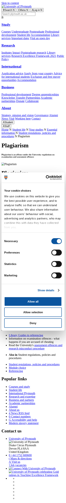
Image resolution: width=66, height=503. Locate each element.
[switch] (56, 252)
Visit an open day (40, 38)
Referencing (16, 371)
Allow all (32, 301)
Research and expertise (22, 396)
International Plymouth (22, 393)
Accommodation (40, 34)
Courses (6, 31)
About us (14, 409)
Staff (6, 126)
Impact (16, 52)
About (6, 108)
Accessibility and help (23, 419)
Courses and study (19, 386)
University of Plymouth (22, 438)
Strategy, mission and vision (17, 115)
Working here (23, 118)
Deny (33, 322)
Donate (20, 101)
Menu (23, 10)
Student (8, 122)
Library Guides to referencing (26, 335)
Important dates (20, 38)
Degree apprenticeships (45, 94)
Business (7, 87)
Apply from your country (38, 73)
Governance (41, 115)
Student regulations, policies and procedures (34, 364)
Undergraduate (20, 31)
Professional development (16, 94)
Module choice (17, 367)
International (11, 66)
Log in (37, 10)
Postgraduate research (33, 52)
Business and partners (21, 399)
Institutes (6, 52)
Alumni (53, 115)
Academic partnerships (22, 403)
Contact (36, 118)
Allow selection (33, 312)
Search (8, 10)
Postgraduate (37, 31)
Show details (46, 290)
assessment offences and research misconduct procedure (35, 347)
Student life (23, 34)
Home (5, 129)
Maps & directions (20, 458)
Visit (11, 118)
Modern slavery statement (23, 423)
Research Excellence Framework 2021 (33, 55)
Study (5, 25)
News (4, 118)
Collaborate (32, 101)
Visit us (14, 461)
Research (8, 45)
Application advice (12, 73)
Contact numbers (20, 416)
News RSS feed (19, 413)
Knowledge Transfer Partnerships (20, 97)
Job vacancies (17, 465)
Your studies (36, 129)
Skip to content (10, 3)
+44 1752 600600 (20, 455)
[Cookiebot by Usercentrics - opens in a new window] (46, 177)
